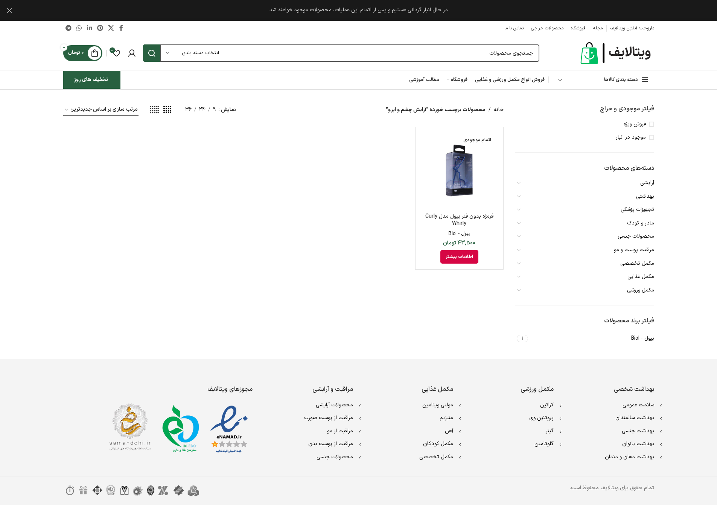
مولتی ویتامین (437, 405)
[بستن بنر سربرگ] (9, 10)
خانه (499, 110)
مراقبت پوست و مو (634, 250)
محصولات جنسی (636, 236)
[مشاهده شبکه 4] (167, 110)
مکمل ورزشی (640, 290)
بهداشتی (645, 196)
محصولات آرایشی (334, 405)
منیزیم (446, 418)
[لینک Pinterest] (99, 28)
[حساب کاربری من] (131, 53)
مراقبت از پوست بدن (330, 444)
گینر (550, 431)
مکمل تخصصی (637, 263)
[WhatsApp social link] (79, 28)
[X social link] (111, 28)
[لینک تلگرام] (68, 28)
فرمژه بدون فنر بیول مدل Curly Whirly (459, 220)
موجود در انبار (631, 137)
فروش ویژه (635, 124)
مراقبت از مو (340, 431)
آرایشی (647, 183)
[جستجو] (151, 53)
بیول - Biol (459, 233)
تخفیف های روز (91, 80)
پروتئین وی (541, 418)
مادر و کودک (640, 223)
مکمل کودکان (438, 444)
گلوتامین (544, 444)
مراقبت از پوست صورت (328, 418)
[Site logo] (616, 53)
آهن (449, 431)
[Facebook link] (121, 28)
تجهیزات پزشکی (637, 210)
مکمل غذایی (640, 277)
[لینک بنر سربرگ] (358, 10)
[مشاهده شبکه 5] (154, 110)
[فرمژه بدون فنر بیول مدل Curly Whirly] (459, 171)
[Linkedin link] (89, 28)
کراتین (547, 405)
